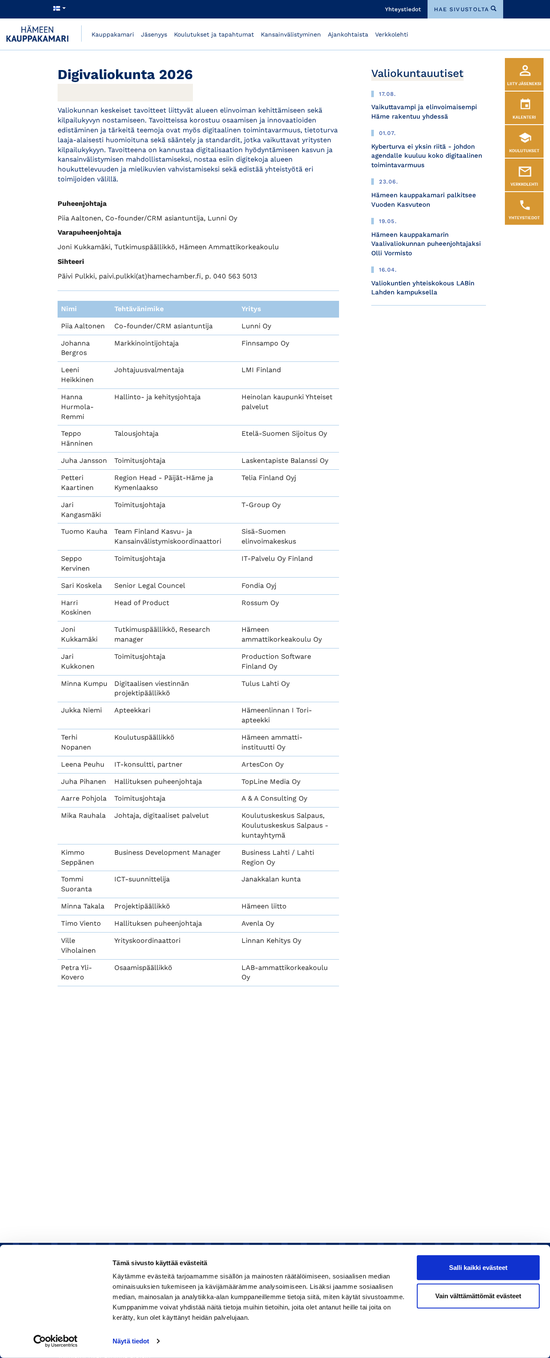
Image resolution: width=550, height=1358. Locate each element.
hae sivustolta (461, 9)
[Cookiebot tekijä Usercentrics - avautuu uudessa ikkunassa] (55, 1341)
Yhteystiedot (403, 9)
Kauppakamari (113, 34)
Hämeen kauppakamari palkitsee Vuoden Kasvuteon (423, 199)
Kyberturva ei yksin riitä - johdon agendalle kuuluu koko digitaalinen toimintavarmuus (426, 156)
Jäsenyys (154, 34)
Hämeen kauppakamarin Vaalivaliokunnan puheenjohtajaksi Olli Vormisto (426, 244)
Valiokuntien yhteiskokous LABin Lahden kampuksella (422, 287)
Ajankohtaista (348, 34)
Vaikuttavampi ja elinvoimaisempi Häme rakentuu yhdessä (424, 111)
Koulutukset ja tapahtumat (214, 34)
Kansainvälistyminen (291, 34)
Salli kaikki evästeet (478, 1267)
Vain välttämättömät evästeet (478, 1295)
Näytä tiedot (131, 1341)
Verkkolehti (391, 34)
